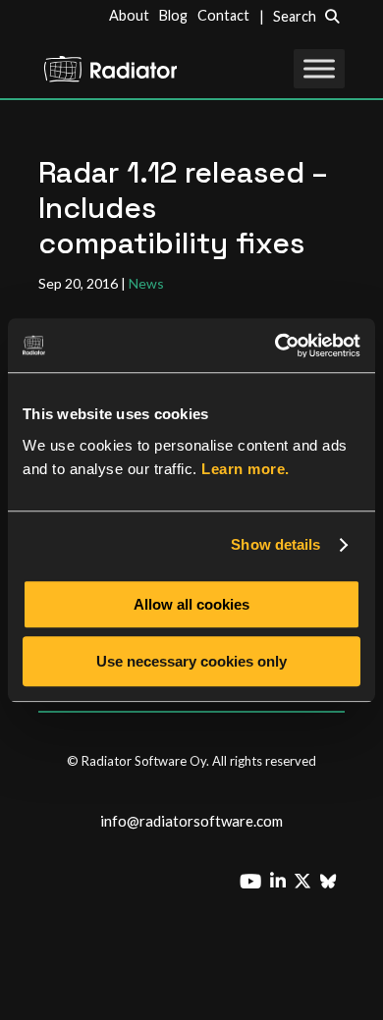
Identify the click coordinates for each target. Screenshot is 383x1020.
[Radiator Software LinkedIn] (281, 881)
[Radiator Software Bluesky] (331, 881)
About (129, 16)
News (146, 283)
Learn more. (245, 468)
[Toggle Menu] (319, 68)
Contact (223, 16)
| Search (292, 16)
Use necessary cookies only (191, 661)
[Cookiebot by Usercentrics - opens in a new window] (275, 345)
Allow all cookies (191, 604)
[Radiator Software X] (306, 881)
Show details (275, 544)
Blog (173, 16)
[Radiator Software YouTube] (254, 879)
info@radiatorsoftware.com (191, 821)
